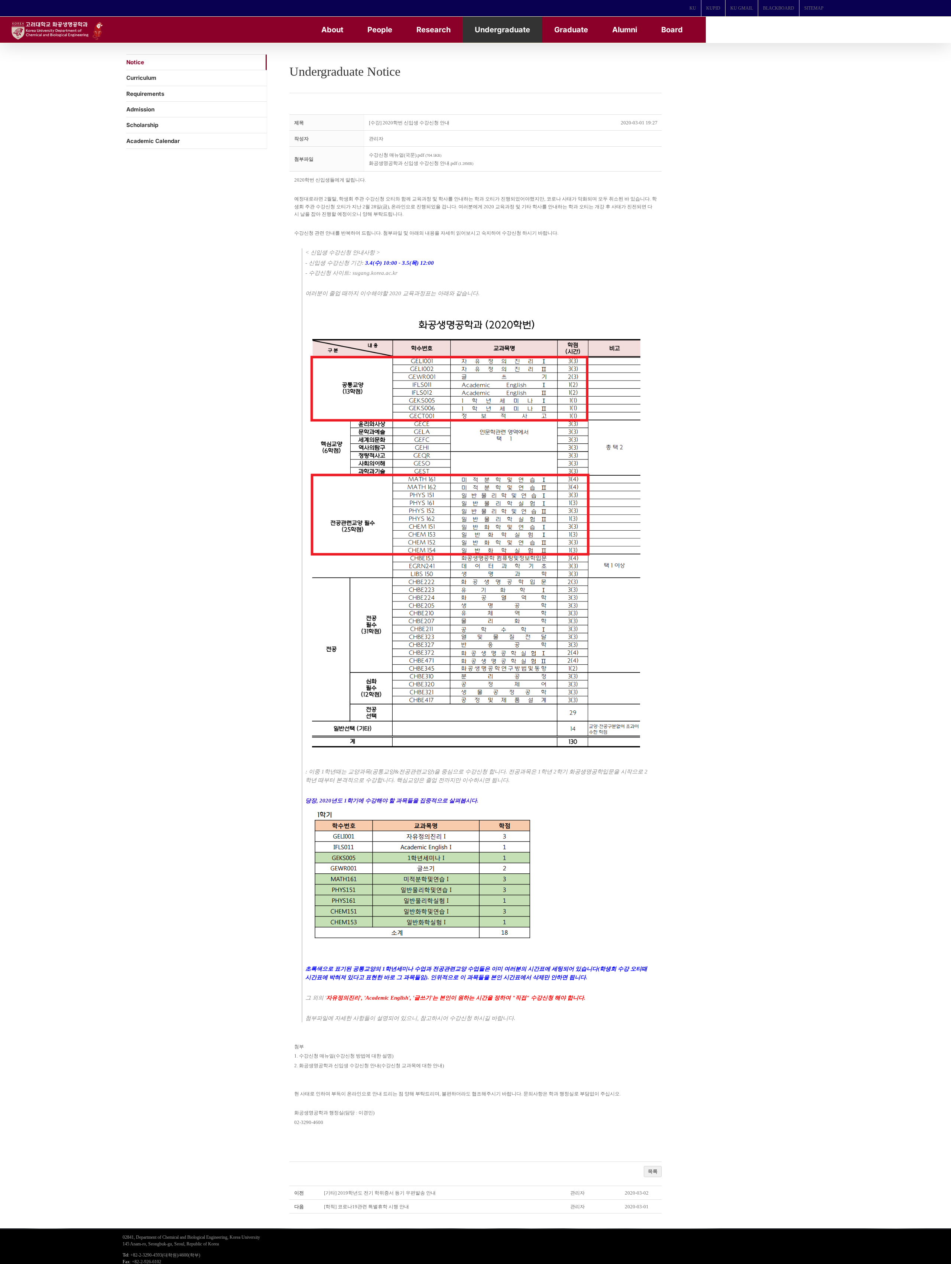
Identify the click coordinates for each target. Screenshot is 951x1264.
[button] (376, 138)
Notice (135, 62)
